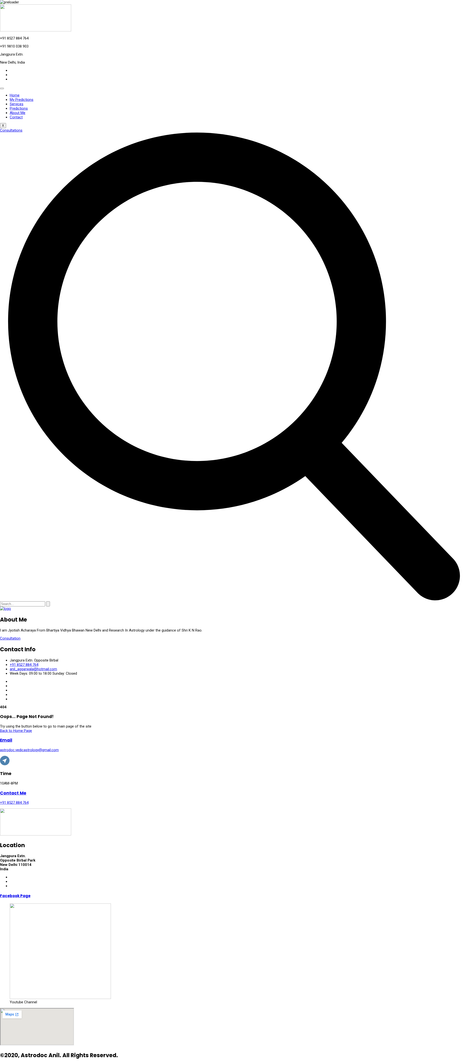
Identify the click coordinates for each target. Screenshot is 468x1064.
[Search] (48, 603)
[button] (234, 599)
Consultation (10, 638)
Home (15, 95)
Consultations (11, 130)
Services (16, 104)
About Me (17, 113)
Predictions (19, 108)
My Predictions (21, 99)
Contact (16, 117)
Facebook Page (15, 895)
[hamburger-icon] (2, 88)
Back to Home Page (16, 731)
